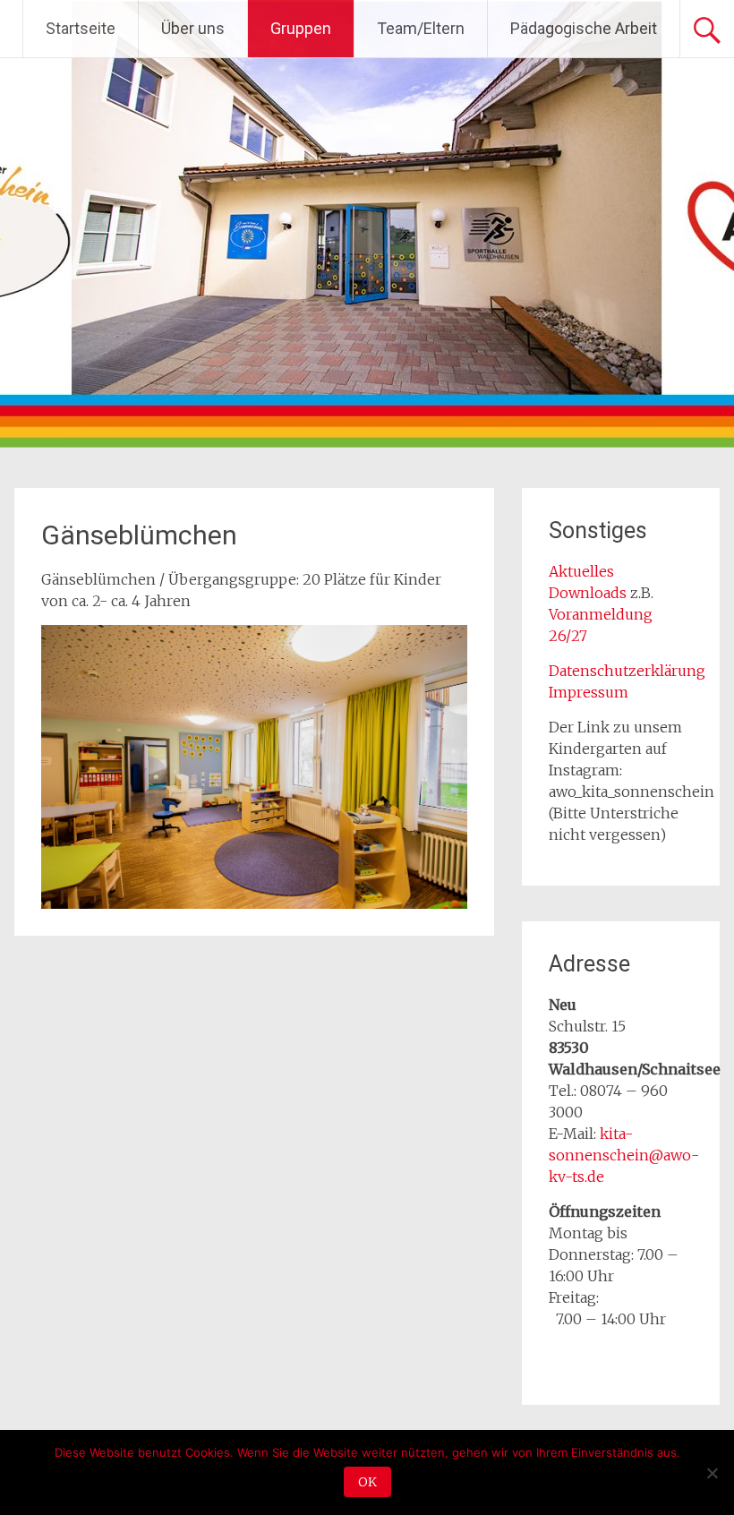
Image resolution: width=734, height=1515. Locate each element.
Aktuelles (581, 571)
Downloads (589, 593)
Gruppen (300, 28)
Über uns (193, 28)
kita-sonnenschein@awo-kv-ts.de (624, 1155)
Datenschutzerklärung (627, 671)
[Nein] (712, 1473)
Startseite (80, 28)
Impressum (588, 692)
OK (367, 1482)
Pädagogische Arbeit (583, 28)
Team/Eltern (421, 28)
